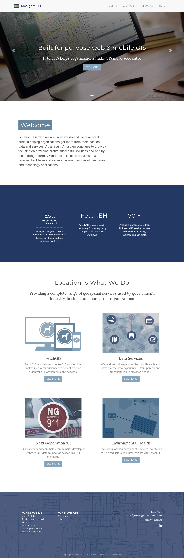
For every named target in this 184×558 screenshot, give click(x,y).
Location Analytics (31, 531)
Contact (163, 6)
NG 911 (25, 522)
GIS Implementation (33, 528)
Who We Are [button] (147, 6)
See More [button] (92, 67)
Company (63, 516)
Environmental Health (34, 519)
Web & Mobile (29, 516)
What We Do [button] (129, 6)
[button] (14, 50)
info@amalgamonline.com (144, 515)
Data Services (29, 525)
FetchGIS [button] (112, 6)
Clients (61, 519)
